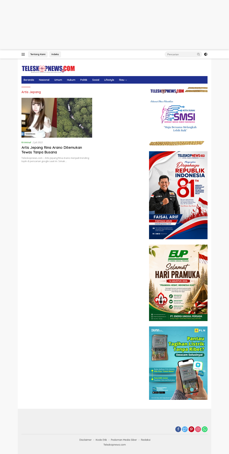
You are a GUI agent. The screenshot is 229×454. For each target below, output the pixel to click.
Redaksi (145, 439)
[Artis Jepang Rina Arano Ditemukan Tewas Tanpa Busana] (56, 118)
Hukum (71, 79)
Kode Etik (101, 439)
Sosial (95, 79)
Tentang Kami (37, 54)
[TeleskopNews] (48, 69)
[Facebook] (178, 429)
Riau (121, 79)
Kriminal (26, 142)
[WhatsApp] (205, 429)
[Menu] (23, 54)
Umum (58, 79)
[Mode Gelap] (206, 54)
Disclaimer (85, 439)
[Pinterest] (191, 429)
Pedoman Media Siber (124, 439)
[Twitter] (185, 429)
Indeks (55, 54)
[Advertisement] (107, 25)
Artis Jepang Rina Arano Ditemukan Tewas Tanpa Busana (51, 149)
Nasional (44, 79)
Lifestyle (109, 79)
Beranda (29, 79)
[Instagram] (198, 429)
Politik (83, 79)
